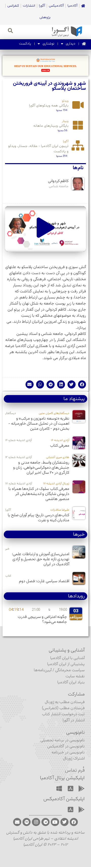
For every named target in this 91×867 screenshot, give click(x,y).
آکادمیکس (56, 6)
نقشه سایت (75, 676)
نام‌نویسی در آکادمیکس (66, 746)
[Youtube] (55, 822)
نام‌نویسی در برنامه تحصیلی (62, 740)
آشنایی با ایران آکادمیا (67, 658)
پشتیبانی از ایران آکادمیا (66, 664)
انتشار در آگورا (74, 720)
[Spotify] (26, 822)
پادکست (25, 44)
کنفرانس (13, 6)
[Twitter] (64, 822)
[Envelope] (17, 822)
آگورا (42, 6)
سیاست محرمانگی (70, 670)
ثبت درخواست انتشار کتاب (63, 714)
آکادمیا (72, 6)
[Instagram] (36, 822)
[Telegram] (45, 822)
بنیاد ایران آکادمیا (71, 682)
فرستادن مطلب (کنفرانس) (63, 708)
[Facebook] (74, 822)
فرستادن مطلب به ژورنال (65, 702)
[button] (45, 229)
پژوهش (45, 17)
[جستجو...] (10, 31)
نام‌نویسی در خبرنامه (68, 752)
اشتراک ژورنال (74, 758)
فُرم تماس (75, 770)
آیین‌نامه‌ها (43, 670)
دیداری (70, 44)
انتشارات (29, 6)
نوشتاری (48, 44)
